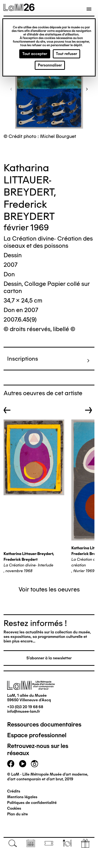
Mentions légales (22, 797)
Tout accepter (34, 53)
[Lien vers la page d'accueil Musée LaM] (19, 9)
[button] (11, 88)
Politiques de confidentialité (32, 802)
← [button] (7, 410)
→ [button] (88, 410)
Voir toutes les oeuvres (49, 589)
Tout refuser (66, 53)
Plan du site (17, 814)
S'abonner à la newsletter (49, 658)
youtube (22, 763)
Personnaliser (50, 65)
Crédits (13, 791)
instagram (34, 763)
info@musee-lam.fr (23, 711)
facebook (10, 763)
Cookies (14, 808)
